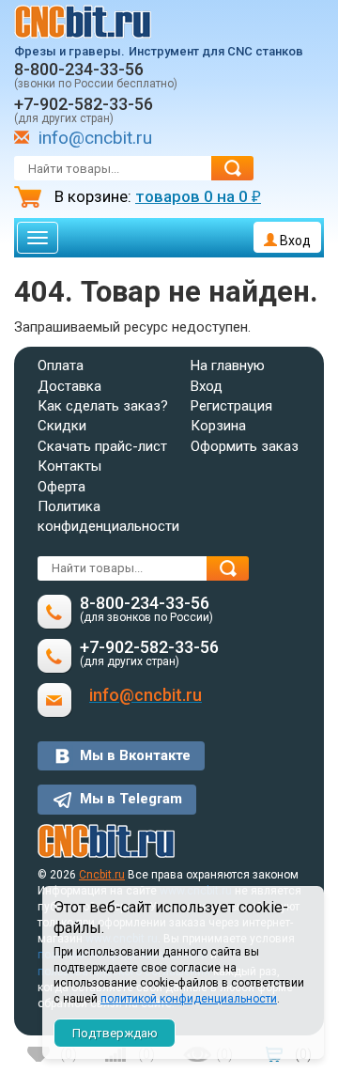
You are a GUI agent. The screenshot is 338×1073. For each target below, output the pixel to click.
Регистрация (231, 405)
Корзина (218, 425)
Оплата (61, 365)
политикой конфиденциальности (188, 998)
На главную (228, 365)
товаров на (198, 196)
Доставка (69, 386)
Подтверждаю (115, 1033)
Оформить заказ (245, 446)
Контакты (69, 466)
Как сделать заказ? (103, 405)
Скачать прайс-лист (102, 446)
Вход (294, 240)
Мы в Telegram (131, 798)
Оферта (61, 486)
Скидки (62, 425)
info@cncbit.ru (95, 137)
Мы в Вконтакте (135, 755)
